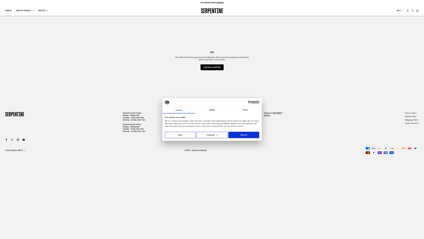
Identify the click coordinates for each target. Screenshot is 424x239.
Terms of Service (412, 123)
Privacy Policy (410, 113)
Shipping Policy (411, 120)
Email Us (267, 115)
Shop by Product (23, 11)
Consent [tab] (179, 110)
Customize (211, 135)
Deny (180, 135)
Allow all (243, 135)
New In (8, 11)
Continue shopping (212, 67)
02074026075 (277, 113)
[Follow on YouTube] (24, 140)
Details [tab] (212, 110)
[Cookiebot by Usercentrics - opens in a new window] (249, 102)
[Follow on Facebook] (6, 140)
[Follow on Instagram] (18, 140)
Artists (41, 11)
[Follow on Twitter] (12, 140)
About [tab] (245, 110)
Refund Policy (410, 117)
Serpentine (220, 3)
